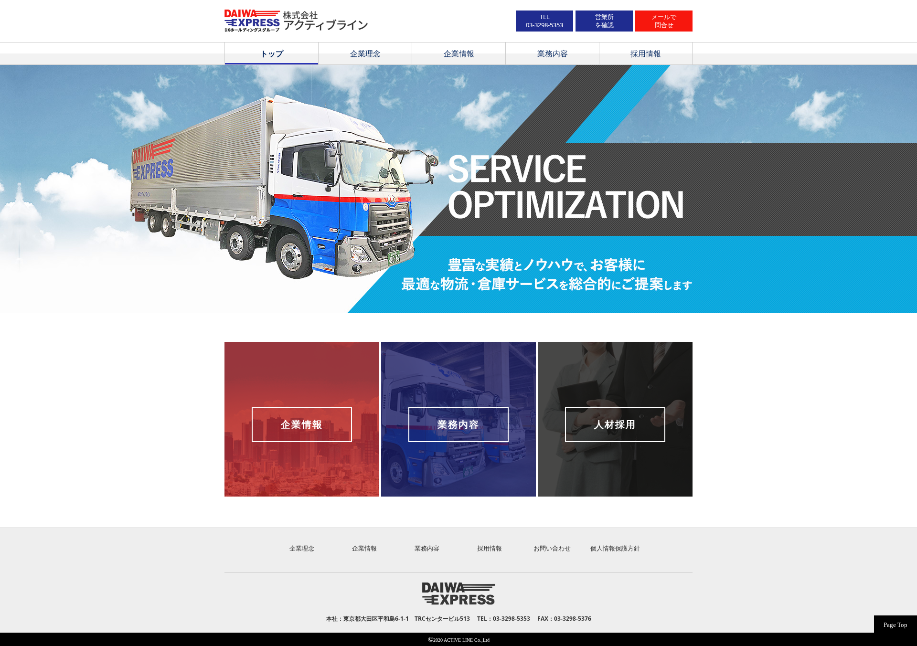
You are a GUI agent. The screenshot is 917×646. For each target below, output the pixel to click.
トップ (271, 53)
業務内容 (552, 53)
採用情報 (645, 53)
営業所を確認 (604, 20)
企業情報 (459, 53)
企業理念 (365, 53)
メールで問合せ (663, 20)
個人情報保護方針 (615, 548)
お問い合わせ (552, 548)
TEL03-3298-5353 (544, 20)
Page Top (895, 624)
